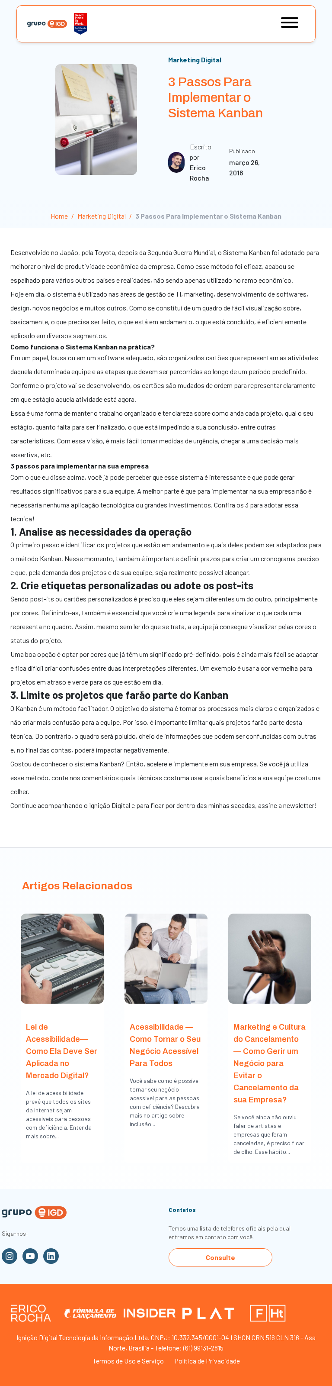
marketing (199, 294)
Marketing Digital (194, 59)
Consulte (220, 1257)
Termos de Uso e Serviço (128, 1361)
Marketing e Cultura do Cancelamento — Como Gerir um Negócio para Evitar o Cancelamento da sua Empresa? (269, 1063)
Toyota (105, 252)
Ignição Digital (109, 805)
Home (59, 216)
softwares (291, 294)
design (19, 308)
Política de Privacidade (207, 1361)
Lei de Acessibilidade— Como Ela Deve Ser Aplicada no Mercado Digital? (61, 1051)
